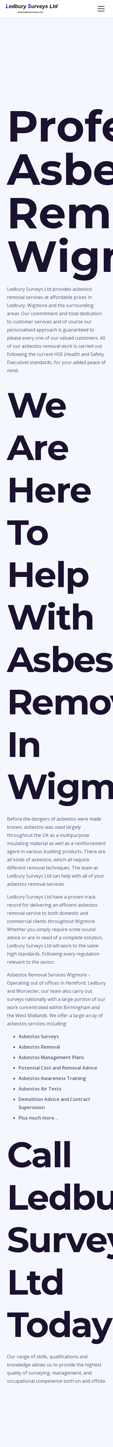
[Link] (32, 9)
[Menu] (101, 8)
